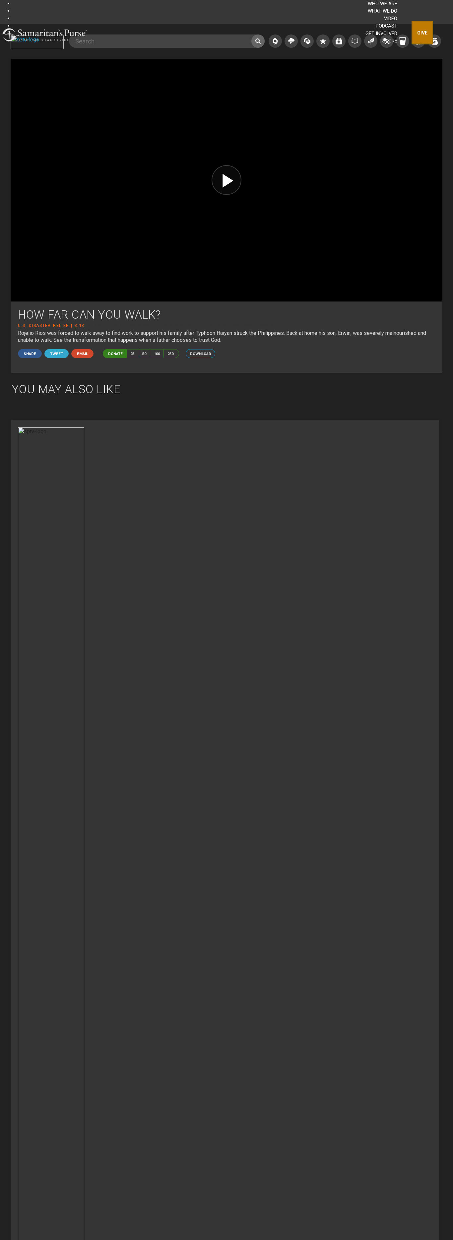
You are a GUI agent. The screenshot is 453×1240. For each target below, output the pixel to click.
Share (30, 354)
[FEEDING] (434, 41)
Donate (115, 354)
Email (82, 354)
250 (170, 354)
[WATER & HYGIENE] (402, 41)
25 (132, 354)
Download (200, 354)
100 (157, 354)
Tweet (56, 354)
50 (144, 354)
